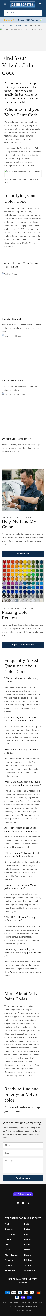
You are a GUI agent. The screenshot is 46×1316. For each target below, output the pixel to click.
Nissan (27, 1255)
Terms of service (18, 1306)
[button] (5, 4)
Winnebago (29, 1270)
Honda (8, 1239)
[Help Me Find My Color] (23, 490)
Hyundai (28, 1239)
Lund (7, 1250)
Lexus (27, 1244)
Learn (10, 25)
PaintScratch (13, 1302)
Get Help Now (23, 553)
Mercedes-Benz (12, 1255)
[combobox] (23, 13)
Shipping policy (31, 1306)
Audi (7, 1224)
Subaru (8, 1265)
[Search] (39, 12)
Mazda (27, 1250)
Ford (26, 1234)
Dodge (27, 1229)
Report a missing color (23, 644)
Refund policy (38, 1302)
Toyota (27, 1265)
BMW (26, 1224)
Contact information (24, 1310)
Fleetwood (10, 1234)
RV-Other (28, 1260)
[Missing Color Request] (23, 581)
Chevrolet (9, 1229)
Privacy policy (26, 1302)
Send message (23, 1178)
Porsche (9, 1260)
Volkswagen (10, 1270)
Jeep (7, 1244)
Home (4, 25)
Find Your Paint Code (20, 25)
